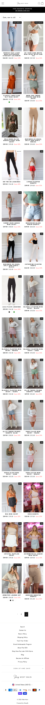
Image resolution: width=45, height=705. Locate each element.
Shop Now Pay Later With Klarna (22, 651)
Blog (22, 655)
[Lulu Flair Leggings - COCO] (11, 312)
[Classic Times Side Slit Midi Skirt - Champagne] (11, 102)
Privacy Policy (22, 662)
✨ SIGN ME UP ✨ (34, 701)
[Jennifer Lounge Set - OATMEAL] (15, 600)
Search (22, 627)
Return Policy (22, 634)
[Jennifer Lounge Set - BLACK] (10, 600)
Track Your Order (22, 641)
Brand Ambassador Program (22, 644)
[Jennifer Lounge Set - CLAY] (8, 600)
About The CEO (22, 648)
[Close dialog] (44, 689)
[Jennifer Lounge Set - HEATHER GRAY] (13, 600)
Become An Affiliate (22, 658)
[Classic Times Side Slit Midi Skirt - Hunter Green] (9, 102)
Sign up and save (22, 668)
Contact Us (22, 630)
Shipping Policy (22, 637)
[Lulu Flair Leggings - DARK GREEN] (14, 312)
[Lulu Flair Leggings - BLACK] (9, 312)
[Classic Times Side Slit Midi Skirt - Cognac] (14, 102)
